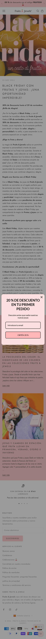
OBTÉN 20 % (23, 335)
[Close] (42, 297)
